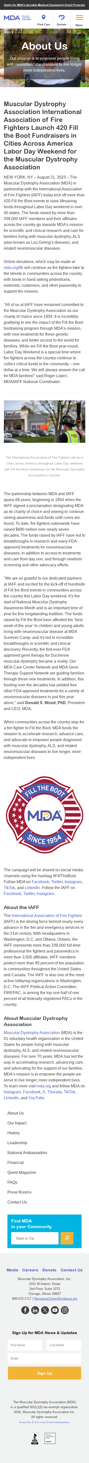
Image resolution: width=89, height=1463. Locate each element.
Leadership (17, 1143)
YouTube (36, 1098)
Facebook (40, 882)
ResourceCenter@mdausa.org (55, 1298)
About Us (15, 1113)
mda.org (44, 1086)
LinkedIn (32, 888)
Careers (30, 1270)
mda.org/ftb (13, 267)
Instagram (73, 882)
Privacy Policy (25, 1422)
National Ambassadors (27, 1153)
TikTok (9, 888)
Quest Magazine (21, 1172)
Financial (15, 1162)
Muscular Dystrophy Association (32, 1033)
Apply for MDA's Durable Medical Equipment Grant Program (44, 4)
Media (12, 1270)
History (13, 1133)
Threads (54, 1092)
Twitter (57, 882)
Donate (61, 24)
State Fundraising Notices (59, 1422)
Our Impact (16, 1123)
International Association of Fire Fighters (47, 916)
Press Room (18, 1192)
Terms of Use (39, 1422)
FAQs (12, 1182)
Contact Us (17, 1202)
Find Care (43, 24)
